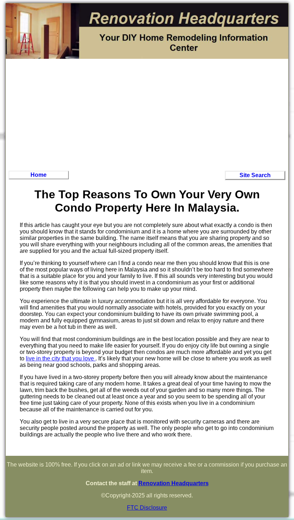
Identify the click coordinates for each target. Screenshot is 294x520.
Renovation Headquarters (173, 483)
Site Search (255, 175)
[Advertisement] (147, 114)
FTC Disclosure (147, 508)
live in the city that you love (60, 358)
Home (38, 175)
